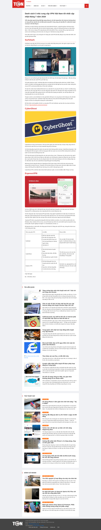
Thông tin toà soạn (44, 527)
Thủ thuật (62, 5)
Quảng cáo (52, 527)
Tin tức (28, 5)
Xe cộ (42, 5)
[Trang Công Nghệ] (17, 523)
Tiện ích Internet (47, 453)
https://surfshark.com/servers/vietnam (38, 105)
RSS (58, 527)
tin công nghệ (36, 525)
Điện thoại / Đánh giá (48, 489)
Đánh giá (36, 5)
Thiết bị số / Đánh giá (48, 476)
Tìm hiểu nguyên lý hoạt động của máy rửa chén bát (59, 478)
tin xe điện (41, 525)
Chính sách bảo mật (33, 527)
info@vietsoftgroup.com (34, 523)
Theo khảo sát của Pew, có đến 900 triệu (55, 356)
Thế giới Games (52, 5)
